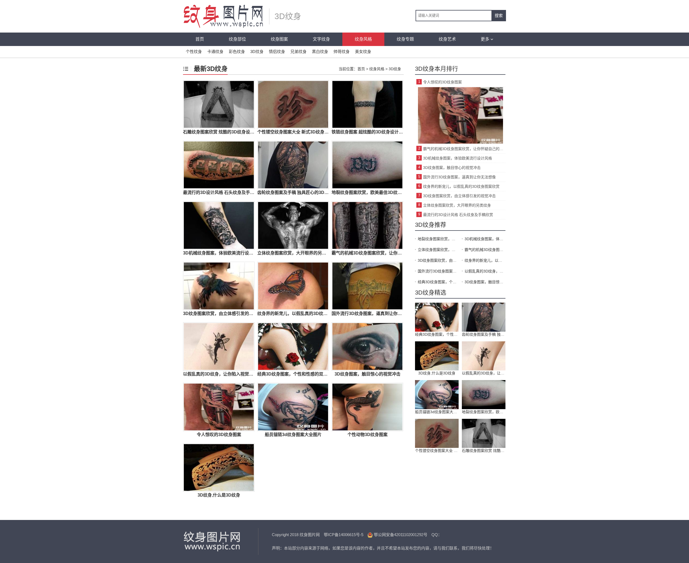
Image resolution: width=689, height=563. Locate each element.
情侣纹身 (277, 51)
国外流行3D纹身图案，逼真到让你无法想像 (459, 177)
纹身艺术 (447, 39)
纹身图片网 (212, 541)
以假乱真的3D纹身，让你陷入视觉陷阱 (485, 271)
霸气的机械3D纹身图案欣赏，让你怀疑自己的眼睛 (464, 149)
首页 (199, 39)
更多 (485, 39)
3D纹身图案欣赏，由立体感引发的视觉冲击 (459, 196)
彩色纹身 (237, 51)
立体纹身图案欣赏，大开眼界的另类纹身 (457, 205)
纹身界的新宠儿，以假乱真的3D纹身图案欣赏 (461, 186)
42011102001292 (408, 534)
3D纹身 (256, 51)
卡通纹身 (215, 51)
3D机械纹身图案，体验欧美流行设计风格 (457, 158)
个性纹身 (194, 51)
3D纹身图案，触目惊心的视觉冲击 (452, 167)
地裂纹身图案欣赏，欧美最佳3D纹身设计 (438, 239)
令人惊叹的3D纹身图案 (442, 82)
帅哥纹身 (341, 51)
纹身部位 (237, 39)
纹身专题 (405, 39)
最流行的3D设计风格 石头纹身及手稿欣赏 (458, 215)
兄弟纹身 (298, 51)
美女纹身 (363, 51)
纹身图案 (279, 39)
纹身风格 (363, 39)
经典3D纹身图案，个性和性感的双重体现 (438, 282)
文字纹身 (321, 39)
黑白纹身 (320, 51)
